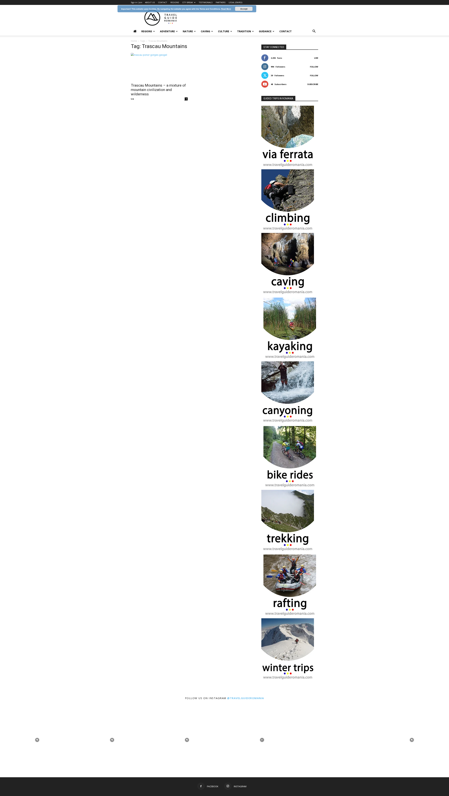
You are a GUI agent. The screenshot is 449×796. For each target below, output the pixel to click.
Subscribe (312, 84)
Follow (314, 66)
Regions (146, 31)
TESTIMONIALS (205, 2)
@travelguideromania (245, 698)
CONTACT (162, 2)
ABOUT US (150, 2)
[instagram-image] (37, 739)
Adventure (167, 31)
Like (316, 58)
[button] (314, 31)
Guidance (265, 31)
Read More (226, 9)
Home (134, 40)
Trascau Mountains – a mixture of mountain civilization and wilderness (158, 89)
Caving (205, 31)
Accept (243, 8)
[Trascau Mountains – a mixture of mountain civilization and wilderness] (159, 67)
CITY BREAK (187, 2)
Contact (285, 31)
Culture (223, 31)
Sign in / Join (136, 2)
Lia (132, 98)
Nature (188, 31)
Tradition (244, 31)
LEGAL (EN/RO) (235, 2)
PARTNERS (220, 2)
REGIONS (174, 2)
